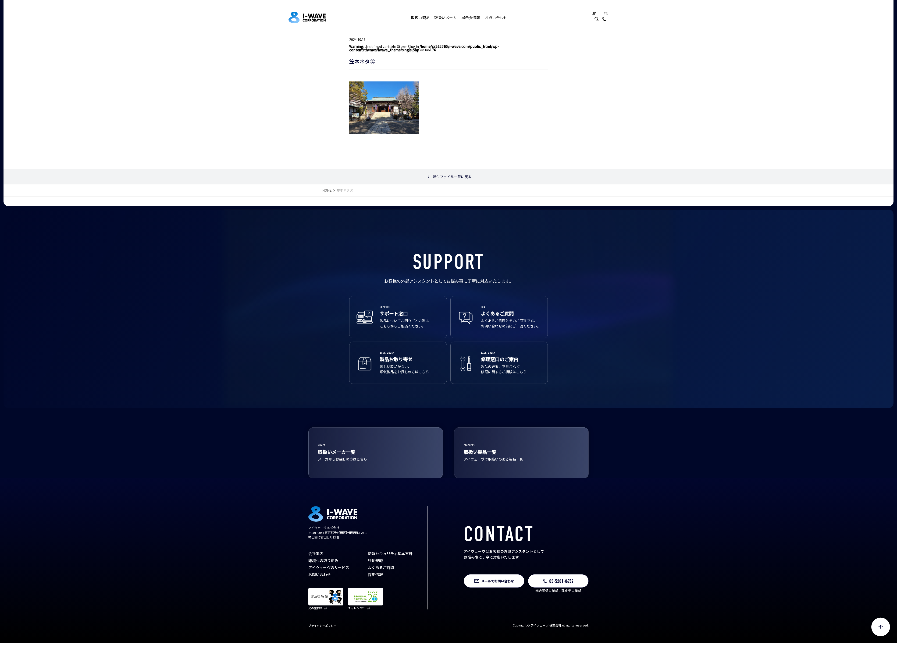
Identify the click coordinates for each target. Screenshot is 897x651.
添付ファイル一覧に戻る (448, 179)
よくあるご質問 (381, 570)
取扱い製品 (420, 17)
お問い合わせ (496, 17)
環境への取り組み (323, 563)
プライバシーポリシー (322, 628)
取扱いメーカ (445, 17)
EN (606, 13)
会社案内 (315, 556)
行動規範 (375, 563)
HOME (327, 192)
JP (594, 13)
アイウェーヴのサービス (328, 570)
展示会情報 (470, 17)
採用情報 (375, 577)
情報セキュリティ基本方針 (390, 556)
